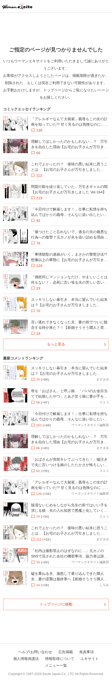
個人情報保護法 (26, 659)
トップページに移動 (56, 604)
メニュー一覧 (56, 665)
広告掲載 (65, 652)
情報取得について (59, 659)
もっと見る (56, 344)
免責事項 (86, 652)
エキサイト (89, 659)
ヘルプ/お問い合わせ (35, 652)
